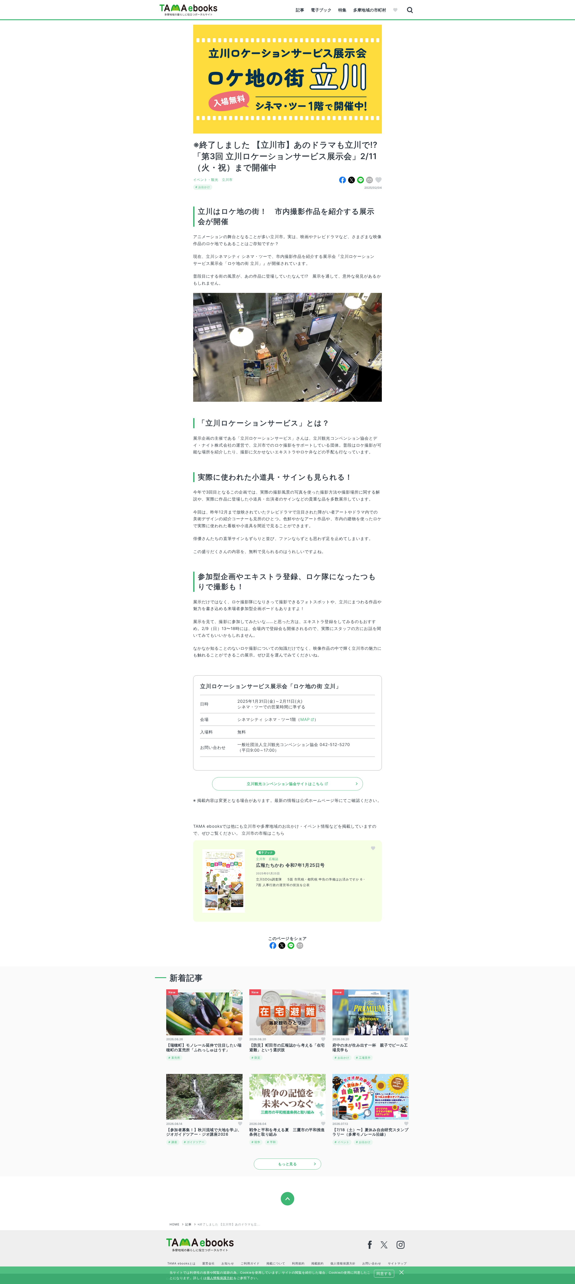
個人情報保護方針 (343, 1263)
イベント (343, 1142)
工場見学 (364, 1057)
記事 (300, 10)
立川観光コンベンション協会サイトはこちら (285, 783)
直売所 (175, 1057)
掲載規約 (317, 1263)
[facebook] (370, 1245)
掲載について (275, 1263)
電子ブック (321, 10)
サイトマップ (397, 1263)
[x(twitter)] (384, 1245)
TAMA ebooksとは (181, 1263)
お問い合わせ (371, 1263)
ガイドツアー (195, 1142)
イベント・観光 (205, 180)
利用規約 (298, 1263)
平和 (272, 1142)
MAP (305, 719)
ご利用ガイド (250, 1263)
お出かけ (203, 187)
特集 (342, 10)
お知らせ (227, 1263)
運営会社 (208, 1263)
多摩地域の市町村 (369, 10)
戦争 (257, 1142)
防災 (257, 1057)
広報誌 (273, 859)
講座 (173, 1142)
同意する (384, 1273)
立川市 (227, 180)
